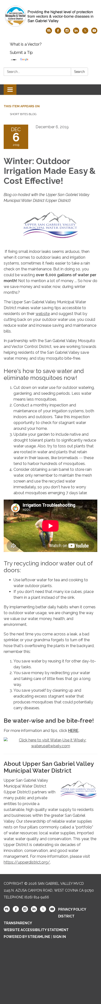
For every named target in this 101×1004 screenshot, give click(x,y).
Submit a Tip (21, 52)
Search (79, 72)
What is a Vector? (26, 44)
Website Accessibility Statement (36, 930)
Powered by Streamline (27, 937)
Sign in (59, 937)
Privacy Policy (72, 909)
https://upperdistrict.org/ (27, 862)
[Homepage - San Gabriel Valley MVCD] (50, 16)
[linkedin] (76, 32)
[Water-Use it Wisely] (50, 742)
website (43, 313)
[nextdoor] (49, 32)
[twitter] (85, 32)
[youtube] (94, 32)
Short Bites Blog (23, 114)
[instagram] (67, 32)
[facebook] (58, 32)
